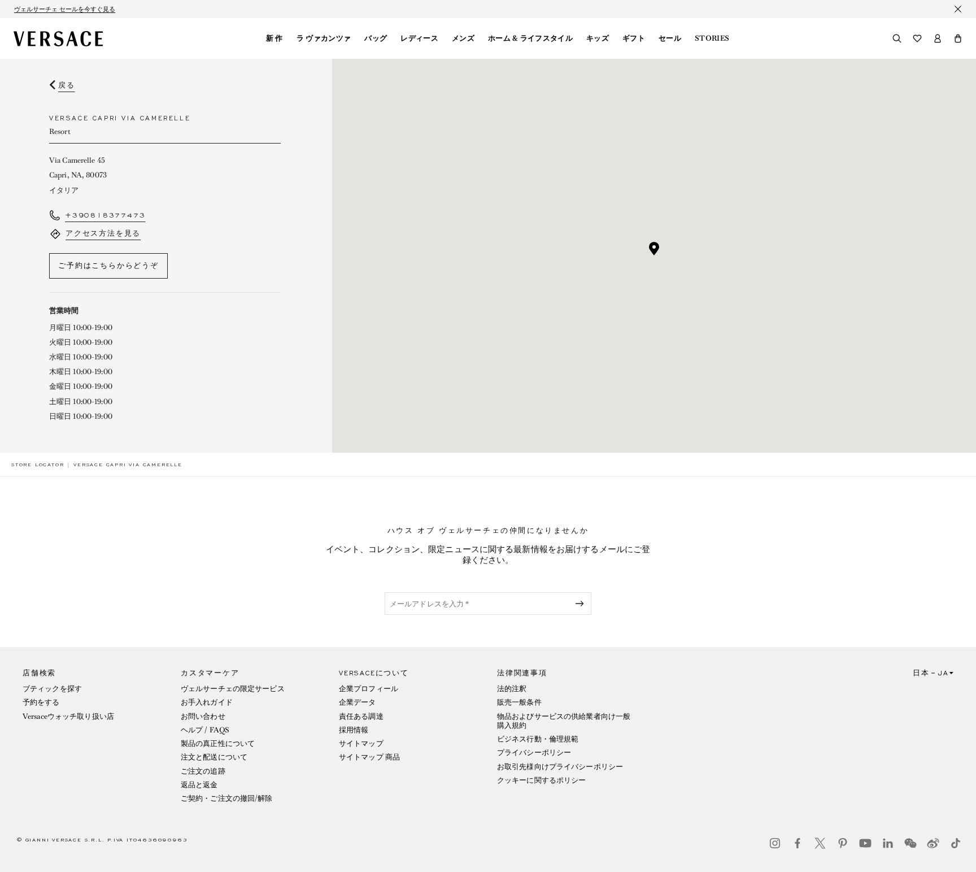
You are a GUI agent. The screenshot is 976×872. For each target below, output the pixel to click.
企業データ (357, 702)
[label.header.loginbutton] (937, 38)
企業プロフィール (368, 688)
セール (670, 38)
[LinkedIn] (888, 843)
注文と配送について (214, 757)
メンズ (463, 38)
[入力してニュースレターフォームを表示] (581, 603)
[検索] (896, 38)
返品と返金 (199, 784)
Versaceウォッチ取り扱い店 (68, 716)
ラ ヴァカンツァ (324, 38)
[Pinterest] (842, 843)
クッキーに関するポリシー (541, 780)
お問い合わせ (203, 716)
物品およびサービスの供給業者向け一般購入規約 (563, 721)
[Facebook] (797, 843)
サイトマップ (361, 743)
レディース (419, 38)
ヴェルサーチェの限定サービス (233, 688)
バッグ (375, 38)
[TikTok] (955, 843)
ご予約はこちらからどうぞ (108, 266)
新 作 (274, 38)
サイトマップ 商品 (369, 757)
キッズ (597, 38)
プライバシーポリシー (534, 752)
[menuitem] (274, 38)
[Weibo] (933, 843)
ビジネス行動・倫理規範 (537, 739)
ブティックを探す (52, 688)
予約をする (41, 702)
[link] (37, 464)
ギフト (633, 38)
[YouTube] (865, 843)
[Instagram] (775, 843)
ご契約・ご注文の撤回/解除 (227, 798)
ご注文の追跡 (203, 771)
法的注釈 (511, 688)
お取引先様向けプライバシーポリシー (560, 766)
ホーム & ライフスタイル (530, 38)
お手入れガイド (207, 702)
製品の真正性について (218, 743)
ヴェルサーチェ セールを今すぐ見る (64, 9)
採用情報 (353, 730)
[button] (957, 38)
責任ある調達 (361, 716)
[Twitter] (820, 843)
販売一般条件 (519, 702)
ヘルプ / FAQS (205, 730)
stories (712, 38)
